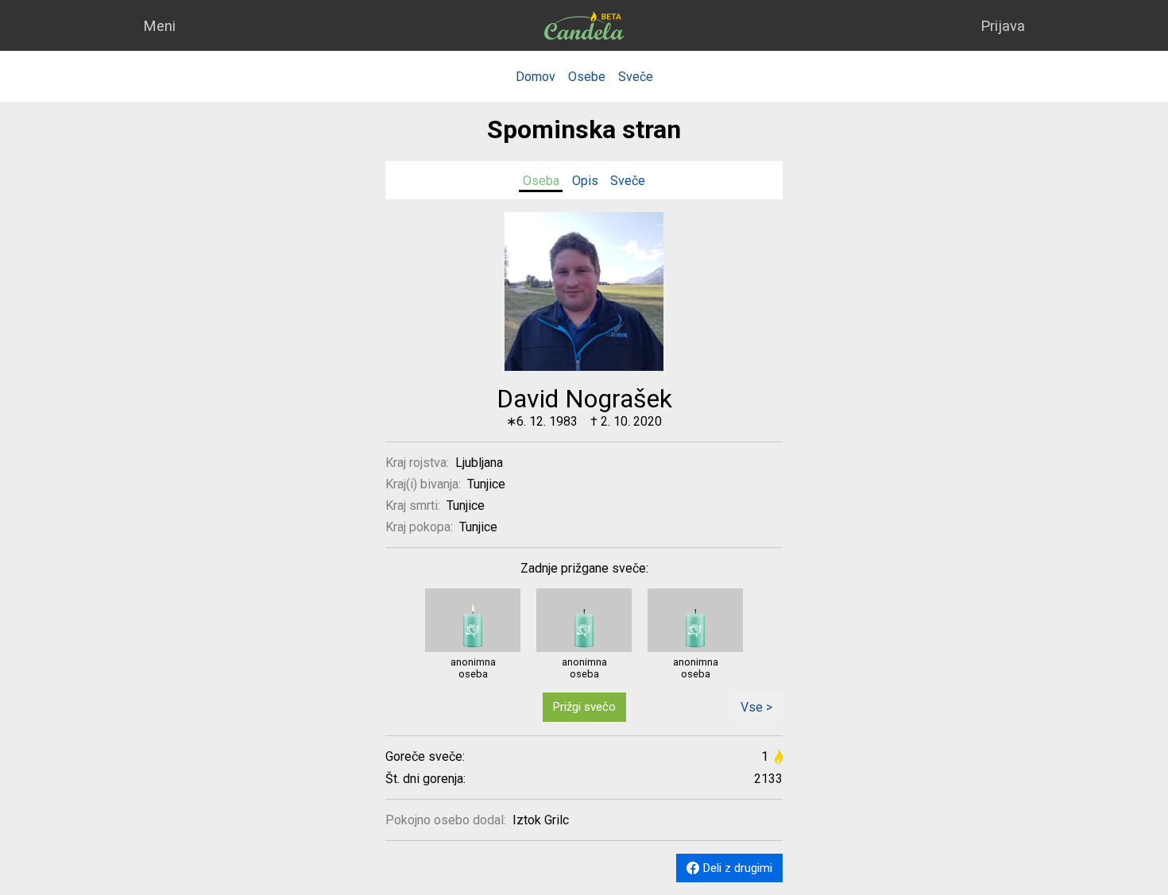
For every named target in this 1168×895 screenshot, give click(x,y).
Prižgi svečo (584, 707)
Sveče (635, 76)
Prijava (1002, 25)
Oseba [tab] (541, 180)
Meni (159, 25)
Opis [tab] (585, 180)
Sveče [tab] (627, 180)
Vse (752, 707)
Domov (535, 76)
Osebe (586, 76)
